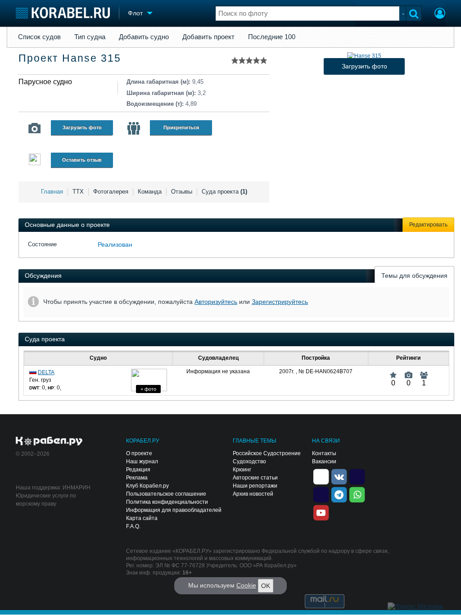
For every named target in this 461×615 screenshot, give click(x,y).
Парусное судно (45, 82)
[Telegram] (339, 494)
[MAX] (321, 494)
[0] (393, 371)
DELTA (46, 372)
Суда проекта (224, 191)
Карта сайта (142, 518)
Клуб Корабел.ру (147, 486)
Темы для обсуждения (414, 275)
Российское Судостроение (267, 453)
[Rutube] (357, 476)
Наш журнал (142, 461)
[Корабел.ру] (49, 442)
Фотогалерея (110, 191)
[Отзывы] (34, 160)
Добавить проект (208, 37)
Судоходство (249, 461)
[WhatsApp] (357, 494)
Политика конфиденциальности (167, 502)
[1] (423, 371)
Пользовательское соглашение (166, 494)
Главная (52, 191)
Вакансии (324, 461)
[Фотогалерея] (34, 128)
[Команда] (134, 128)
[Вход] (439, 14)
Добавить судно (144, 37)
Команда (150, 191)
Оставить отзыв (82, 160)
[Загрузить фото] (364, 56)
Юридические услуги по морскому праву (46, 500)
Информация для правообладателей (173, 510)
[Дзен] (321, 476)
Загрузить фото (82, 127)
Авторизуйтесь (215, 301)
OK (265, 585)
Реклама (137, 478)
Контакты (324, 453)
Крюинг (242, 469)
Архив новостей (253, 494)
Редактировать (428, 225)
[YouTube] (321, 512)
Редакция (138, 469)
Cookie (246, 585)
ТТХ (78, 191)
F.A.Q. (133, 526)
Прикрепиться (181, 127)
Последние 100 (271, 37)
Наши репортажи (255, 486)
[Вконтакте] (339, 476)
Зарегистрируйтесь (280, 301)
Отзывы (181, 191)
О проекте (139, 453)
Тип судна (89, 37)
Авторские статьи (255, 478)
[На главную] (63, 12)
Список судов (39, 37)
